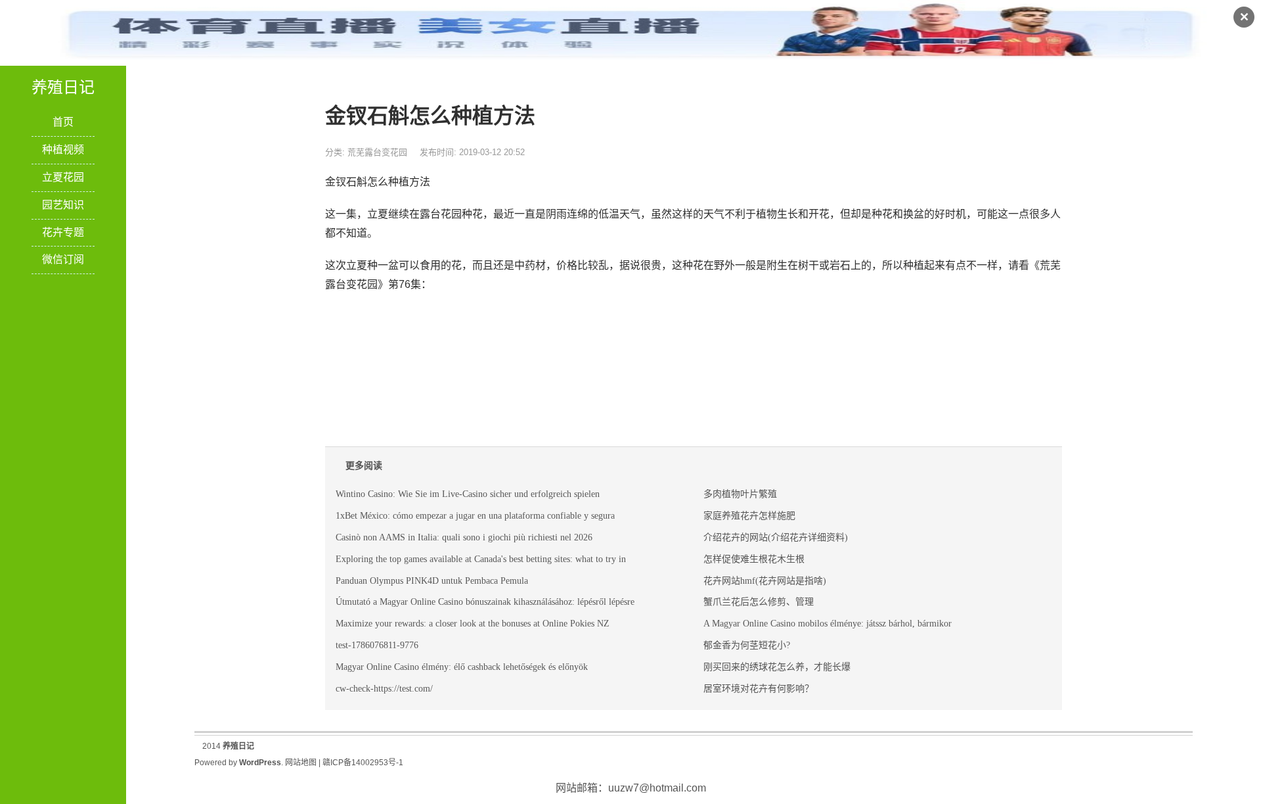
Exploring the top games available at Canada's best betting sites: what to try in (481, 559)
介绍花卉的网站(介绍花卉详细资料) (775, 537)
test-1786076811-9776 (377, 645)
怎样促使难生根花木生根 (754, 559)
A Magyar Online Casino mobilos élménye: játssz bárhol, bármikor (827, 623)
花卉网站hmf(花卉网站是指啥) (764, 581)
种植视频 (63, 149)
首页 (63, 122)
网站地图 (301, 762)
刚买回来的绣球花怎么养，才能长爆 (777, 667)
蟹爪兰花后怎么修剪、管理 (758, 602)
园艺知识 (63, 204)
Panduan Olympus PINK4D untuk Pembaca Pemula (432, 581)
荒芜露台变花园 (377, 152)
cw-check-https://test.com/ (384, 689)
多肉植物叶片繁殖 (740, 494)
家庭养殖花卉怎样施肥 (749, 516)
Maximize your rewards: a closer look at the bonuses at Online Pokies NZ (472, 623)
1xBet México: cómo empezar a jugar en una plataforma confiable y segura (475, 516)
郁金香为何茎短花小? (746, 645)
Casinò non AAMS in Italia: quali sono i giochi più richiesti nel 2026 (464, 537)
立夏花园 (63, 177)
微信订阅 (63, 259)
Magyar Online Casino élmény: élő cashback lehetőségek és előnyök (462, 667)
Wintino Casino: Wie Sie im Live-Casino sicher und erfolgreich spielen (468, 494)
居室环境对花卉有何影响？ (758, 689)
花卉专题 (63, 232)
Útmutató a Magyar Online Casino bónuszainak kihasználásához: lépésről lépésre (485, 602)
